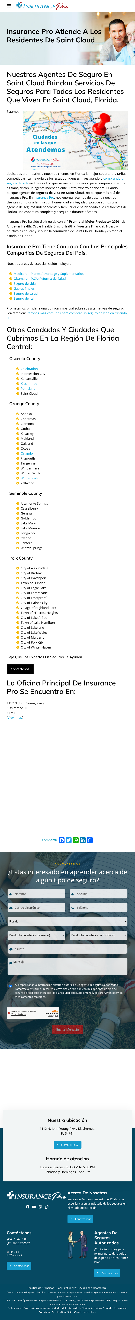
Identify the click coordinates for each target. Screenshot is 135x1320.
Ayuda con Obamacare (93, 1288)
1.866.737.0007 (20, 1243)
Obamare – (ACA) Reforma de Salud (40, 278)
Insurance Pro (44, 197)
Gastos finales (24, 288)
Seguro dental (24, 298)
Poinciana (28, 388)
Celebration (29, 369)
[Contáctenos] (19, 1266)
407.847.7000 (18, 1239)
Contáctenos (20, 669)
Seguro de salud (26, 293)
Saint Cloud (74, 1312)
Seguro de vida (25, 283)
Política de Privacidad (41, 1288)
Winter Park (29, 478)
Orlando (27, 453)
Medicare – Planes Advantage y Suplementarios (49, 273)
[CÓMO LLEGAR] (67, 1145)
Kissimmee (29, 383)
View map (15, 717)
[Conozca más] (80, 1219)
